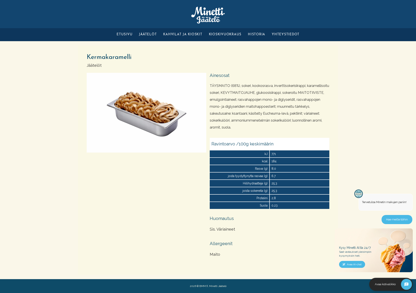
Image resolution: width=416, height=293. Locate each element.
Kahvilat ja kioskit (182, 34)
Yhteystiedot (285, 34)
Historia (256, 34)
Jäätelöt (148, 34)
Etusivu (124, 34)
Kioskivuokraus (225, 34)
